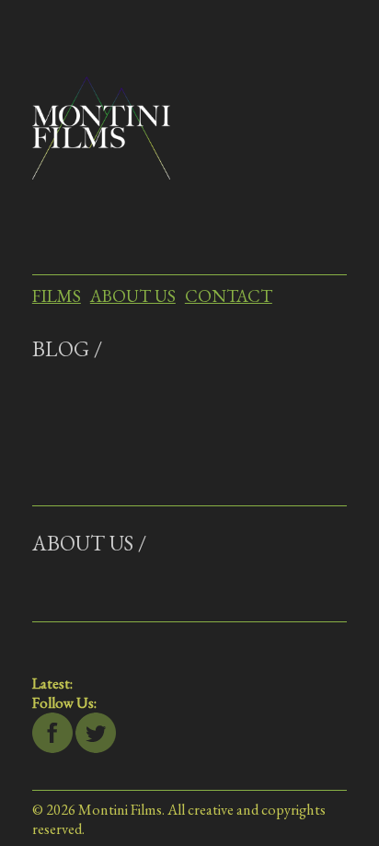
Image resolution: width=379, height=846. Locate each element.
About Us (133, 295)
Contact (228, 295)
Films (56, 295)
